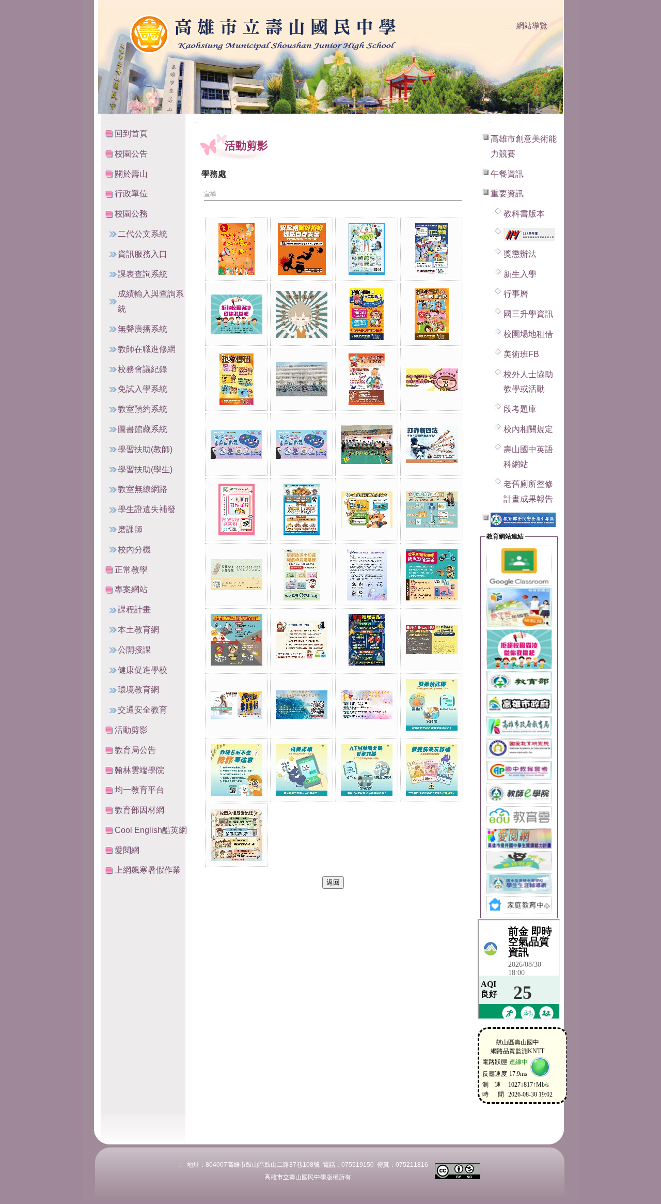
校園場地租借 (528, 334)
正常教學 (131, 569)
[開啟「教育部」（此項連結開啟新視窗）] (519, 680)
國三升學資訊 (528, 314)
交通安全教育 (142, 709)
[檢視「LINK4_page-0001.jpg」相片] (432, 574)
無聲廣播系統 (142, 329)
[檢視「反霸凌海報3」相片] (236, 314)
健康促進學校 (142, 670)
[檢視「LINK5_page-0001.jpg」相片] (236, 640)
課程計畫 (134, 609)
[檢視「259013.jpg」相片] (301, 379)
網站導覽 (531, 26)
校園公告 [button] (131, 153)
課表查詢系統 (142, 274)
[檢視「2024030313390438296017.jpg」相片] (236, 379)
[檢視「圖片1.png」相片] (236, 705)
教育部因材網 (139, 810)
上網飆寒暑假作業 (148, 870)
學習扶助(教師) (145, 449)
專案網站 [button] (131, 589)
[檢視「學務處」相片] (236, 249)
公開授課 (134, 649)
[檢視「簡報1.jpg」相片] (366, 704)
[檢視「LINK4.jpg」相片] (367, 574)
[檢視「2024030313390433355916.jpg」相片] (432, 314)
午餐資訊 (507, 173)
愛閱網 (127, 850)
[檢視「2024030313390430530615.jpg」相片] (367, 314)
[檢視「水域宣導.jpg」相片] (301, 704)
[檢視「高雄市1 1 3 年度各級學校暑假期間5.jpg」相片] (432, 770)
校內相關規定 (528, 429)
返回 (333, 882)
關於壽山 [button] (131, 173)
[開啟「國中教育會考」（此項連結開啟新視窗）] (519, 770)
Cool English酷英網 (151, 830)
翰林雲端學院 (139, 770)
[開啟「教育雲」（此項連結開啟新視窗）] (519, 815)
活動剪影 (131, 730)
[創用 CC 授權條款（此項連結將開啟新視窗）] (457, 1170)
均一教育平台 (139, 789)
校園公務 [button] (131, 213)
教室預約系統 (142, 409)
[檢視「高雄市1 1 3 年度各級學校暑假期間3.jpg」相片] (301, 770)
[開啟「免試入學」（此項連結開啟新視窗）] (529, 233)
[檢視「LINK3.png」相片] (236, 574)
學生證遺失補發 (147, 509)
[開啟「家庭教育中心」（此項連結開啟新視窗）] (519, 904)
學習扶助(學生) (145, 469)
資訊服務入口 (142, 254)
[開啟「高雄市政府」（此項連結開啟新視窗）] (519, 703)
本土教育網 (138, 629)
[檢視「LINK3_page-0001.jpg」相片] (302, 574)
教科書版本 (524, 213)
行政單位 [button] (131, 193)
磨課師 (130, 529)
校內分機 (134, 549)
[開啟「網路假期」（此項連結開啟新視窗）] (519, 860)
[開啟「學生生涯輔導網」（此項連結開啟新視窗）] (519, 882)
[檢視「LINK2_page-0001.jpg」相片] (432, 509)
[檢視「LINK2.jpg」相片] (432, 444)
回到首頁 (131, 133)
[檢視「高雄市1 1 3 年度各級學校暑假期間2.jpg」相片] (236, 770)
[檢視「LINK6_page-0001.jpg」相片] (301, 640)
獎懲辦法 (520, 254)
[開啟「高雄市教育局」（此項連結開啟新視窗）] (519, 725)
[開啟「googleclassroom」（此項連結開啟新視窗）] (519, 564)
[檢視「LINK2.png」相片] (236, 509)
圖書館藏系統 (142, 429)
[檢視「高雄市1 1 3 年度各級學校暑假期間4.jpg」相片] (366, 770)
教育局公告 (135, 750)
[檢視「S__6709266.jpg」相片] (432, 639)
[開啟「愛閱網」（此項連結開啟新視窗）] (519, 837)
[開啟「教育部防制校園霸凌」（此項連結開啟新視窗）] (519, 648)
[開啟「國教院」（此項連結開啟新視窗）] (519, 748)
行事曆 (515, 293)
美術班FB (521, 354)
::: (507, 26)
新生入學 (520, 274)
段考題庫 (520, 409)
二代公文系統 (142, 233)
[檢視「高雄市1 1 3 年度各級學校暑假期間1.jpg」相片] (432, 705)
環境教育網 (138, 689)
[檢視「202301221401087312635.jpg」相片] (301, 314)
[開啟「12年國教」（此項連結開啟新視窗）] (519, 606)
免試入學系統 (142, 388)
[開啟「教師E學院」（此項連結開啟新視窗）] (519, 793)
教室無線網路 (142, 489)
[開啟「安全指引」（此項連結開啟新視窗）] (523, 519)
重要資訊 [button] (507, 193)
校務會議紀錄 (142, 369)
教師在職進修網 (147, 349)
